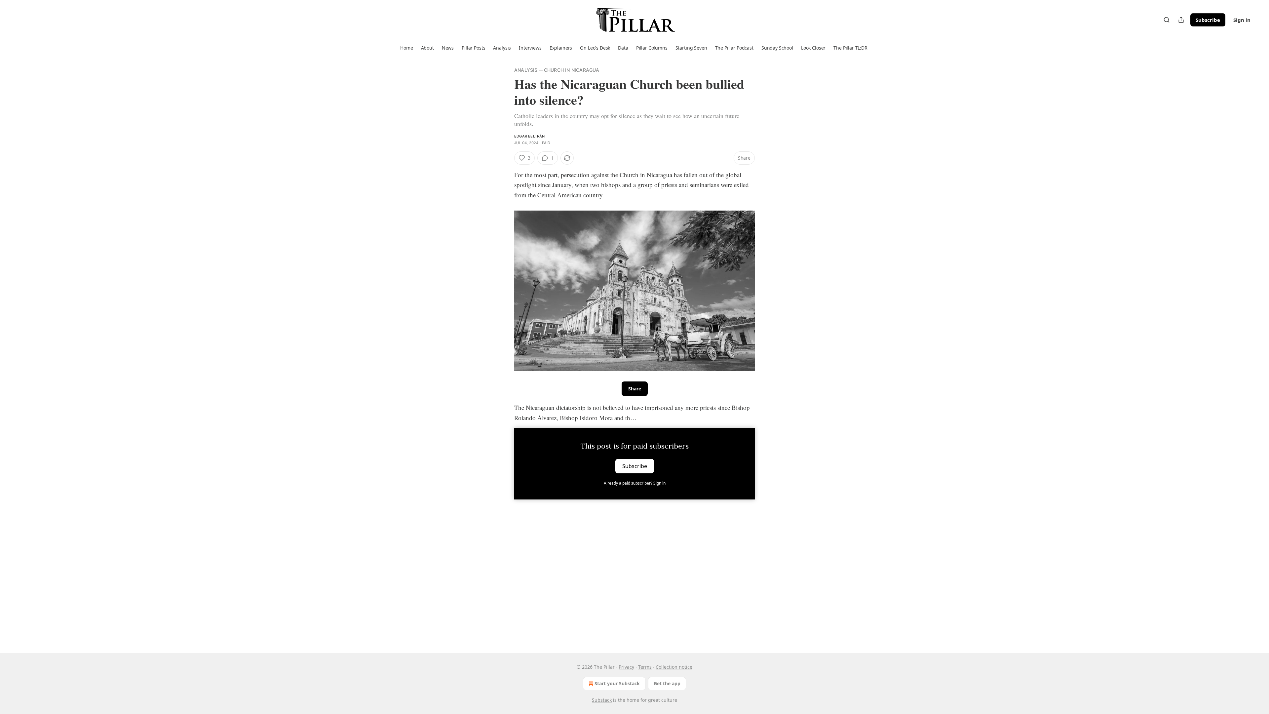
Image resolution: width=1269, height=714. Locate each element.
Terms (645, 667)
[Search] (1166, 19)
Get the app (667, 683)
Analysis (526, 70)
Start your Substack (617, 683)
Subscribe (1208, 20)
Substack (602, 700)
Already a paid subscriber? (635, 483)
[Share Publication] (1181, 19)
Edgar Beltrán (529, 136)
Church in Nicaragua (571, 70)
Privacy (626, 667)
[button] (406, 48)
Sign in (1241, 20)
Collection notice (674, 667)
